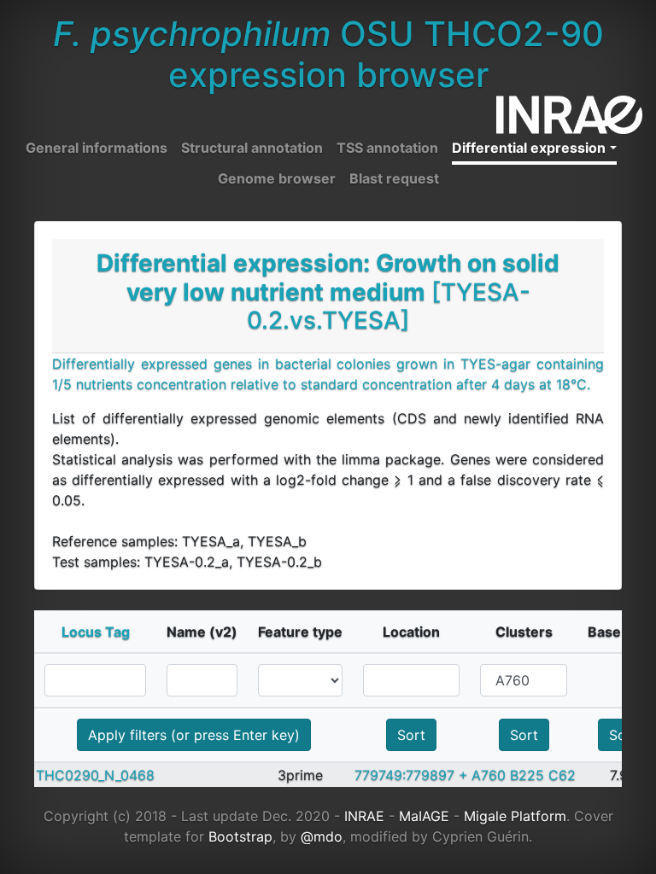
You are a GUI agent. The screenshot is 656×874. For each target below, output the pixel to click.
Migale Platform (515, 815)
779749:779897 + (411, 775)
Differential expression (529, 147)
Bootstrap (240, 836)
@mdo (322, 836)
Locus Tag (96, 631)
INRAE (364, 815)
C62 (562, 775)
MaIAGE (424, 815)
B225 (527, 775)
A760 (489, 775)
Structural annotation (252, 147)
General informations (96, 147)
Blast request (394, 178)
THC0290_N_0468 (95, 775)
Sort (411, 734)
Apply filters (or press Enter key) (194, 734)
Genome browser (277, 178)
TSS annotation (387, 147)
